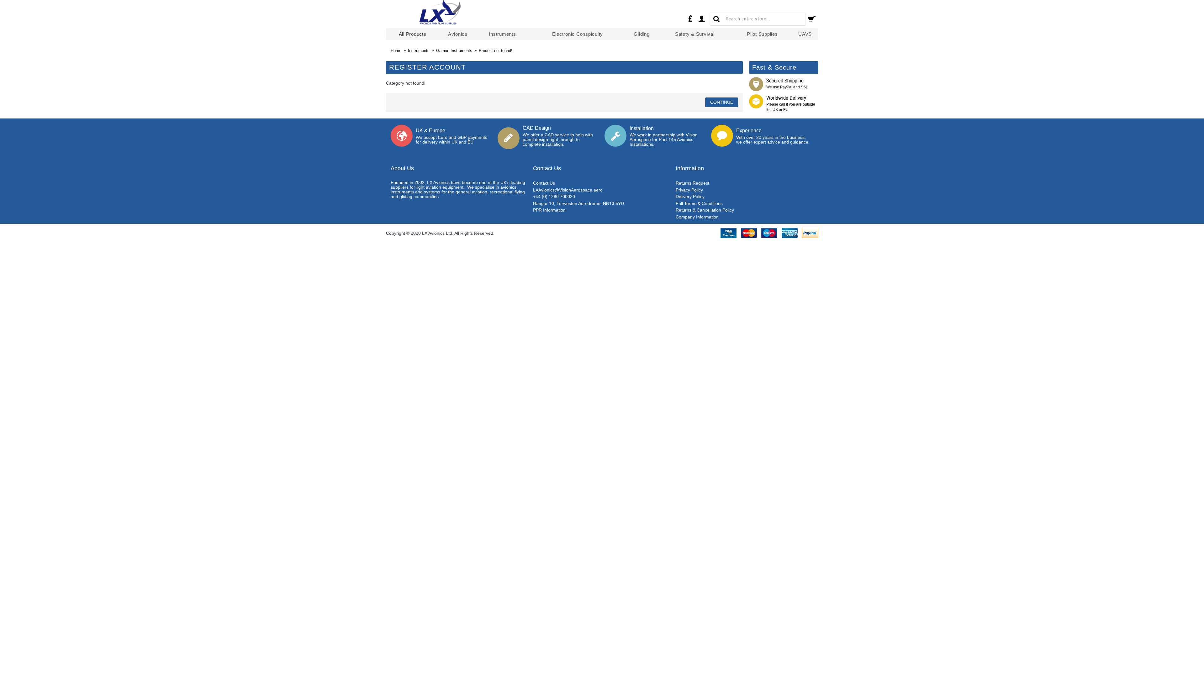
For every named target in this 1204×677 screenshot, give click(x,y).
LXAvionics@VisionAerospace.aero (568, 189)
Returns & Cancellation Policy (705, 210)
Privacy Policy (689, 189)
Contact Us (544, 183)
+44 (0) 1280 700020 (554, 196)
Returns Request (692, 183)
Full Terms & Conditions (699, 203)
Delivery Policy (690, 196)
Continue (721, 102)
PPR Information (549, 210)
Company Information (697, 216)
